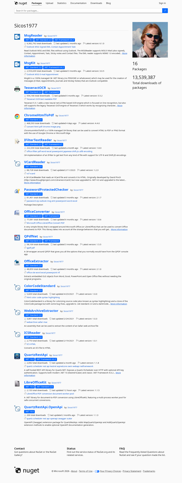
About (74, 471)
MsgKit (29, 62)
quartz (30, 366)
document (57, 393)
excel (49, 151)
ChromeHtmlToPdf (39, 115)
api (48, 366)
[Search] (165, 10)
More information (32, 182)
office (29, 151)
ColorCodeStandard (39, 285)
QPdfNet (31, 236)
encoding (88, 151)
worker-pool (68, 393)
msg (49, 200)
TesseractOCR (35, 87)
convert (30, 126)
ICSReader (32, 332)
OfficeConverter (37, 211)
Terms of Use (85, 471)
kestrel (53, 366)
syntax (45, 297)
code (39, 297)
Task (74, 46)
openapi (54, 418)
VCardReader (34, 161)
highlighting (54, 297)
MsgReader (33, 35)
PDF (55, 99)
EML (49, 46)
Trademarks (149, 471)
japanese (67, 151)
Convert (56, 223)
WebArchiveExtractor (41, 310)
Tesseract (31, 99)
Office (39, 223)
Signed (43, 46)
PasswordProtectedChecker (46, 189)
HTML (33, 344)
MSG (37, 46)
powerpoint (57, 151)
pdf (40, 126)
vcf (28, 173)
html (36, 126)
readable (48, 99)
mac (45, 322)
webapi (76, 366)
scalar (69, 418)
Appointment (65, 46)
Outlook (30, 46)
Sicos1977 (52, 35)
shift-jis (75, 151)
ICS (28, 344)
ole (33, 272)
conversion (47, 393)
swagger (62, 418)
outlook (43, 200)
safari (40, 322)
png (58, 126)
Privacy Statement (132, 471)
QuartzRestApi (36, 354)
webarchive (32, 322)
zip (37, 200)
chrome (46, 126)
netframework (86, 366)
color (34, 297)
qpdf (29, 247)
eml (53, 200)
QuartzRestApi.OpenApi (43, 406)
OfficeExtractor (36, 261)
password (31, 200)
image (53, 126)
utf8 (81, 151)
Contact (54, 46)
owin (70, 366)
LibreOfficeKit (35, 382)
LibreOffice (47, 223)
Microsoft (31, 223)
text (42, 99)
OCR (38, 99)
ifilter (34, 151)
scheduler (37, 366)
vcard (32, 173)
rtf (59, 272)
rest (44, 366)
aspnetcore (62, 366)
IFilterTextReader (38, 139)
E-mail (43, 74)
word (43, 151)
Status (71, 448)
